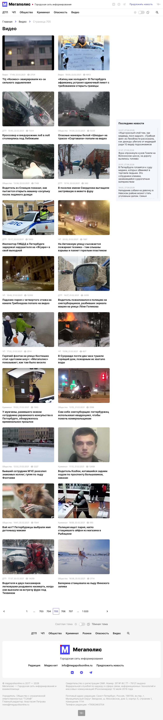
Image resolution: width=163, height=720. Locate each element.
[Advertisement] (138, 239)
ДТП (5, 12)
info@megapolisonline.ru (77, 665)
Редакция (34, 665)
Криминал (43, 12)
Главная (7, 21)
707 (71, 611)
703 (41, 611)
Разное (87, 633)
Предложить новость (141, 4)
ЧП (14, 12)
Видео (23, 21)
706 (63, 611)
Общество (26, 12)
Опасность (60, 12)
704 (49, 611)
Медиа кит (51, 665)
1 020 (85, 611)
